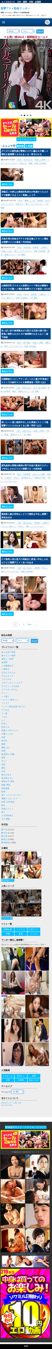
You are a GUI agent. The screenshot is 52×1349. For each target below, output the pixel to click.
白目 (3, 771)
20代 (19, 159)
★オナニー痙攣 (39, 474)
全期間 (38, 1)
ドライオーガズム (9, 689)
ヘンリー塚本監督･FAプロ (13, 707)
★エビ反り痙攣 (39, 387)
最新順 (20, 145)
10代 (5, 829)
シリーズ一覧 (7, 918)
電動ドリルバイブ (9, 798)
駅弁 (14, 391)
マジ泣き (5, 710)
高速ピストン (10, 254)
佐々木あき (27, 568)
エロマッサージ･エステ (11, 683)
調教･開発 (5, 785)
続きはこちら (7, 184)
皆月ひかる (28, 159)
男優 (8, 934)
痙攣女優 (8, 929)
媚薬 (30, 163)
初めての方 (34, 1080)
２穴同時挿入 (7, 815)
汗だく (4, 761)
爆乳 (3, 768)
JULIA (26, 294)
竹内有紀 (27, 247)
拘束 (3, 758)
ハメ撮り (5, 696)
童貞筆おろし (27, 477)
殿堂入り (21, 1076)
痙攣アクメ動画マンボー (15, 8)
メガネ (4, 717)
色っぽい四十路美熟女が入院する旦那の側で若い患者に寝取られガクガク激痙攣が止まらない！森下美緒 (24, 334)
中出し (16, 477)
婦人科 (4, 741)
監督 (21, 934)
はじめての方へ (7, 1105)
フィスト (5, 703)
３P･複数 (21, 254)
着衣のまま (6, 775)
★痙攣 (40, 200)
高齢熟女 (7, 842)
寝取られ (5, 747)
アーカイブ (6, 1092)
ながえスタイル (8, 673)
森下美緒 (26, 342)
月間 (31, 1)
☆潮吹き (44, 247)
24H (19, 1)
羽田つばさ (26, 387)
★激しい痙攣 (40, 159)
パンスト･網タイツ (8, 526)
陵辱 (6, 434)
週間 (25, 1)
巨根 (3, 751)
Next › (30, 624)
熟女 (19, 342)
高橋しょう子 (30, 200)
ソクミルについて (26, 139)
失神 (3, 737)
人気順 (29, 145)
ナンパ (4, 693)
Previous (3, 75)
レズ (3, 720)
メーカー (34, 934)
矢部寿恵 (26, 474)
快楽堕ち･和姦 (7, 754)
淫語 (3, 764)
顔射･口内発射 (40, 163)
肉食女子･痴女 (40, 477)
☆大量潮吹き (7, 666)
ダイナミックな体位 (10, 686)
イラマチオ (6, 679)
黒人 (3, 812)
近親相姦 (5, 788)
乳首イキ (23, 163)
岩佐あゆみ (27, 523)
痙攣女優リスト (8, 880)
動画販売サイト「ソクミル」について (25, 1127)
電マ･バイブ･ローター (34, 204)
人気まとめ (8, 1076)
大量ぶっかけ (6, 251)
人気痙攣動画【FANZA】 (25, 1254)
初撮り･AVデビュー (10, 730)
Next (49, 75)
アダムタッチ (7, 676)
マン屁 (4, 713)
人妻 (18, 387)
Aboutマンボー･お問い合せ (11, 1103)
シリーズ (21, 929)
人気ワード (34, 929)
